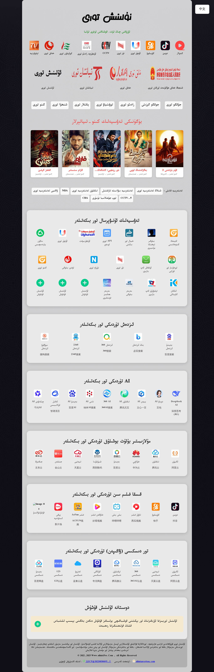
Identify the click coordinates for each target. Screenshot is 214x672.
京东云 (38, 468)
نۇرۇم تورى (94, 268)
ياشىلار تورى (82, 105)
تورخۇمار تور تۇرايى (172, 269)
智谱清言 (55, 411)
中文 (202, 9)
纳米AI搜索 (90, 408)
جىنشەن (58, 462)
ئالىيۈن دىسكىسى (175, 573)
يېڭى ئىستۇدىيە (58, 517)
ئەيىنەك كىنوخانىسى (173, 243)
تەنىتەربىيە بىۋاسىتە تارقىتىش (117, 191)
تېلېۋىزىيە (34, 54)
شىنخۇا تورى (59, 105)
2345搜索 (76, 355)
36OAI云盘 (136, 581)
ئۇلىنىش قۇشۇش (40, 293)
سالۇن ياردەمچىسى (40, 243)
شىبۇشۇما (97, 462)
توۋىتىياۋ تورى (104, 105)
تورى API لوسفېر (107, 243)
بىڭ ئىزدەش (138, 345)
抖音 (175, 521)
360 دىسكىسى (136, 573)
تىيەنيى (77, 462)
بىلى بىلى (116, 515)
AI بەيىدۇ (72, 402)
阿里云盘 (175, 581)
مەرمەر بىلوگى (129, 293)
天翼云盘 (155, 581)
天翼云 (77, 468)
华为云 (136, 468)
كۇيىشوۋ (150, 54)
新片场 (58, 524)
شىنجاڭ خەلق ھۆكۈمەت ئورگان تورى (165, 88)
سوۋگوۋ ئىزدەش (44, 347)
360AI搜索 (107, 408)
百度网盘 (39, 581)
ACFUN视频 (77, 523)
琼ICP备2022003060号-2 (98, 662)
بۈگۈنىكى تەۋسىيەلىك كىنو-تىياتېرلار (107, 122)
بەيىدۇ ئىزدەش (169, 347)
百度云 (116, 468)
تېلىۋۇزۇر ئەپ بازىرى (151, 293)
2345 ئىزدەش (76, 347)
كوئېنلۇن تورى (65, 54)
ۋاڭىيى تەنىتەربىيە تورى (45, 191)
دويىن (165, 54)
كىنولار (180, 54)
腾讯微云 (116, 581)
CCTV (106, 54)
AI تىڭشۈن (124, 402)
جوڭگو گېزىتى (150, 105)
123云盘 (58, 581)
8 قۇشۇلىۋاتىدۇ (38, 511)
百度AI (72, 408)
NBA (65, 191)
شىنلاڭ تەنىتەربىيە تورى (149, 191)
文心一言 (141, 408)
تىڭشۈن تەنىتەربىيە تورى (85, 191)
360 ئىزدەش (107, 345)
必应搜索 (138, 351)
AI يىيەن (141, 402)
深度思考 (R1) (176, 413)
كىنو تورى (39, 105)
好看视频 (97, 521)
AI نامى (90, 402)
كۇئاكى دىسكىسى (97, 573)
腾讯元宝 (124, 408)
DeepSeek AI (176, 403)
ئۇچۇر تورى (136, 54)
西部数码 (97, 468)
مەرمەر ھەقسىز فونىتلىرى (107, 295)
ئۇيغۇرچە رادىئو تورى (86, 54)
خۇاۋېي (136, 462)
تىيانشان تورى (86, 88)
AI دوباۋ (159, 402)
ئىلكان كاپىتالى (173, 293)
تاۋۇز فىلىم (136, 515)
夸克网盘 (97, 581)
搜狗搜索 (44, 355)
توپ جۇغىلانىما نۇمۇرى (104, 199)
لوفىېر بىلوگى (68, 268)
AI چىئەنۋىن (38, 402)
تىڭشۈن (155, 462)
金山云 (58, 468)
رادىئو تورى (127, 105)
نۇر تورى (120, 54)
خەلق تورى (49, 54)
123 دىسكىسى (58, 573)
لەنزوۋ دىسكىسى (77, 573)
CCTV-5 (126, 199)
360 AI (107, 402)
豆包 (159, 408)
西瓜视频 (136, 521)
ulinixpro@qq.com (145, 662)
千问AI (38, 408)
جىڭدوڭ (38, 462)
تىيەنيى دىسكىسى (155, 573)
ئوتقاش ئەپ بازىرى (146, 269)
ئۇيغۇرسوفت (84, 241)
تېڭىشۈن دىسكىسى (116, 573)
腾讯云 (155, 468)
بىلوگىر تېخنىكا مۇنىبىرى (151, 245)
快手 (155, 521)
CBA (85, 199)
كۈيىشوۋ (155, 515)
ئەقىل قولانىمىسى (55, 403)
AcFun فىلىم (78, 515)
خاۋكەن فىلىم (97, 515)
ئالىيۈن (175, 462)
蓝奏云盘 (78, 581)
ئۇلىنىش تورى (47, 88)
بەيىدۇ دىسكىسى (38, 573)
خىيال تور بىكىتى (129, 243)
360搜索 (107, 351)
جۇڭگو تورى (173, 105)
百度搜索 (169, 355)
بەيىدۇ (117, 462)
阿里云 (175, 468)
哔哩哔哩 (116, 521)
